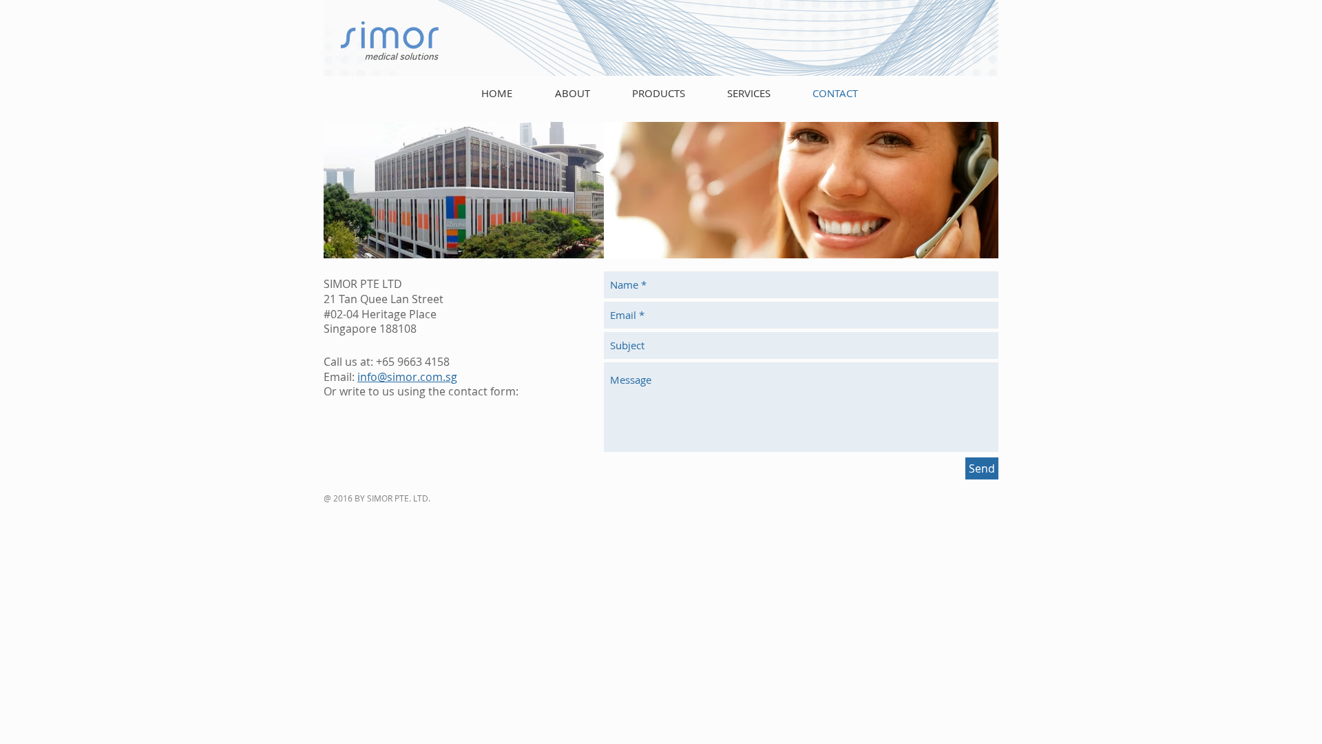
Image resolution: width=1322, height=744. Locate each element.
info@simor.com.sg (407, 376)
